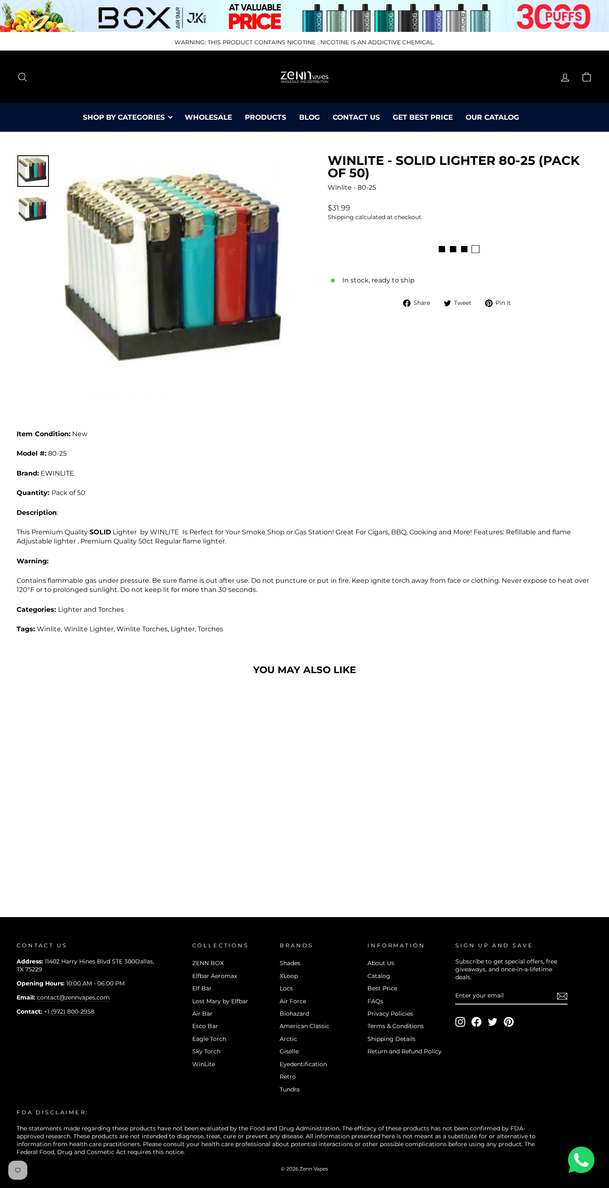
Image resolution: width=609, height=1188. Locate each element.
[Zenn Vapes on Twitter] (493, 1022)
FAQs (375, 1001)
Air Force (293, 1001)
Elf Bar (202, 988)
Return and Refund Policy (404, 1051)
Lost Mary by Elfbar (220, 1001)
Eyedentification (303, 1064)
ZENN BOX (208, 963)
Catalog (378, 976)
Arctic (288, 1039)
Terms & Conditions (395, 1026)
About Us (380, 963)
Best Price (382, 988)
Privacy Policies (390, 1013)
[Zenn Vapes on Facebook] (476, 1022)
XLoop (289, 976)
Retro (288, 1076)
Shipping (341, 217)
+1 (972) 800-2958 (69, 1011)
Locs (286, 988)
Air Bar (202, 1013)
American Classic (304, 1026)
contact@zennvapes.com (73, 997)
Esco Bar (205, 1026)
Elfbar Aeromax (214, 976)
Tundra (290, 1089)
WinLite (203, 1064)
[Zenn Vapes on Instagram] (460, 1022)
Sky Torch (206, 1051)
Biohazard (294, 1013)
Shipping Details (391, 1039)
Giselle (289, 1051)
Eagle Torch (209, 1039)
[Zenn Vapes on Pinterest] (509, 1022)
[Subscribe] (562, 996)
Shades (290, 963)
